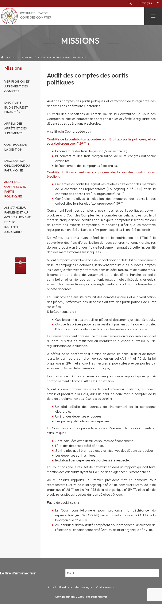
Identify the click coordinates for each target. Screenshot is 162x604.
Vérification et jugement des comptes (17, 86)
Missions (27, 57)
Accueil (11, 57)
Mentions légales (84, 587)
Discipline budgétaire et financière (16, 107)
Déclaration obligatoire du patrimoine (17, 165)
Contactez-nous (105, 587)
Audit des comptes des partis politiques (62, 57)
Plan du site (65, 587)
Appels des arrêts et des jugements (15, 128)
